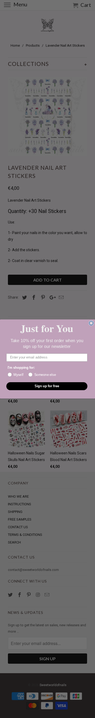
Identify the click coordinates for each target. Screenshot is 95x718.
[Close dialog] (91, 323)
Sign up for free (47, 386)
